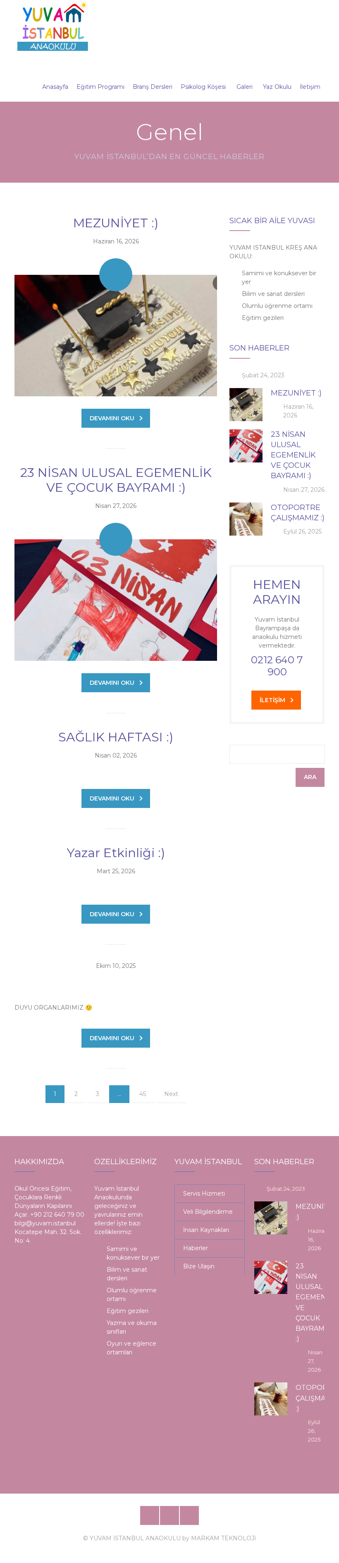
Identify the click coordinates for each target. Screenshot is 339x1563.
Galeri (244, 87)
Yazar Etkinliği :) (116, 852)
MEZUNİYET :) (115, 223)
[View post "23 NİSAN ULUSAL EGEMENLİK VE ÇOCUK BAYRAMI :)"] (115, 600)
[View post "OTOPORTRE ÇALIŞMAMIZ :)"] (246, 519)
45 (142, 1094)
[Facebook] (149, 1515)
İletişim (310, 87)
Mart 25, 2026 (116, 871)
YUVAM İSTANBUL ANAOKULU (135, 1538)
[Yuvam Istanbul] (52, 25)
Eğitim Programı (100, 87)
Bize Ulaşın (199, 1266)
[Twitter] (169, 1515)
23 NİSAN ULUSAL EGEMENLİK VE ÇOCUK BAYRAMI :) (116, 480)
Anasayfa (55, 87)
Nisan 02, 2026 (116, 755)
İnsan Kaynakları (206, 1230)
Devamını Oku (112, 418)
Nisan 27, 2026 (115, 506)
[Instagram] (189, 1515)
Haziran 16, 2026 (116, 241)
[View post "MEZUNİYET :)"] (115, 335)
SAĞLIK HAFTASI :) (115, 737)
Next (171, 1094)
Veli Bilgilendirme (208, 1211)
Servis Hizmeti (204, 1193)
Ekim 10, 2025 (116, 966)
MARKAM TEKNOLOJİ (223, 1538)
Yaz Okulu (277, 87)
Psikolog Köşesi (203, 87)
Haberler (195, 1248)
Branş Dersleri (152, 87)
